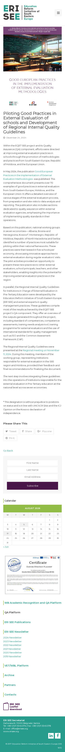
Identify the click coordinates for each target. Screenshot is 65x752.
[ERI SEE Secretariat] (21, 12)
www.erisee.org (11, 731)
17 (7, 533)
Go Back (8, 450)
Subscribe (32, 485)
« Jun (6, 546)
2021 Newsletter (12, 648)
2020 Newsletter (12, 652)
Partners (10, 685)
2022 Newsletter (12, 645)
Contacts (10, 694)
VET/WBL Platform (16, 665)
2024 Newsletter (12, 637)
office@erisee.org (19, 728)
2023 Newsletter (12, 641)
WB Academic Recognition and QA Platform (33, 602)
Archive (9, 675)
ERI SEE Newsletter (17, 631)
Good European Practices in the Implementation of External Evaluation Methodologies (28, 175)
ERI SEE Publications (18, 622)
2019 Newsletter (12, 656)
